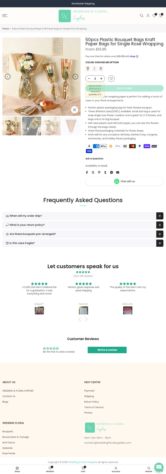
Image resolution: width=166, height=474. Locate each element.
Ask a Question (94, 158)
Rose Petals (8, 453)
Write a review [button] (107, 350)
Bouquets (7, 431)
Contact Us (8, 396)
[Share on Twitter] (93, 172)
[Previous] (7, 76)
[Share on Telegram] (111, 172)
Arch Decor (8, 442)
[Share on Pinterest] (99, 172)
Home (5, 29)
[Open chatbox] (158, 467)
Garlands (7, 448)
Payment (89, 390)
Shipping (89, 396)
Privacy (88, 412)
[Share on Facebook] (86, 172)
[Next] (75, 76)
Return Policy (91, 401)
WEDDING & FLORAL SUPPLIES (18, 390)
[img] (83, 272)
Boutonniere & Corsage (15, 437)
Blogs (5, 401)
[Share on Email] (117, 172)
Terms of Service (94, 407)
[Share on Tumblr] (105, 172)
